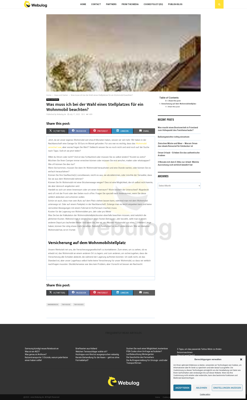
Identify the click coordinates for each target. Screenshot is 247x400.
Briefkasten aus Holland (86, 348)
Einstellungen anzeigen (227, 388)
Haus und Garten (52, 99)
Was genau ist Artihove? (36, 354)
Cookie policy (205, 394)
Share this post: (174, 101)
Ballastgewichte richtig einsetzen (173, 137)
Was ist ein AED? (32, 351)
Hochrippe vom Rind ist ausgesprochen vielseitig (97, 354)
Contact (96, 4)
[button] (241, 359)
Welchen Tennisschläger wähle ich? (91, 351)
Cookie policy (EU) (153, 4)
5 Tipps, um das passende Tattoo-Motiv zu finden (199, 349)
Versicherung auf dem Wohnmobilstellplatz (178, 104)
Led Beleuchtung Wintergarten (140, 354)
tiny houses (78, 304)
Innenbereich (53, 304)
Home (83, 4)
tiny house (66, 304)
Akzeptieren (182, 388)
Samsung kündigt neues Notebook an (42, 348)
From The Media (130, 4)
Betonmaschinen (185, 352)
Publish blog (175, 4)
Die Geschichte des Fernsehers (140, 357)
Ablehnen (201, 388)
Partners (111, 4)
